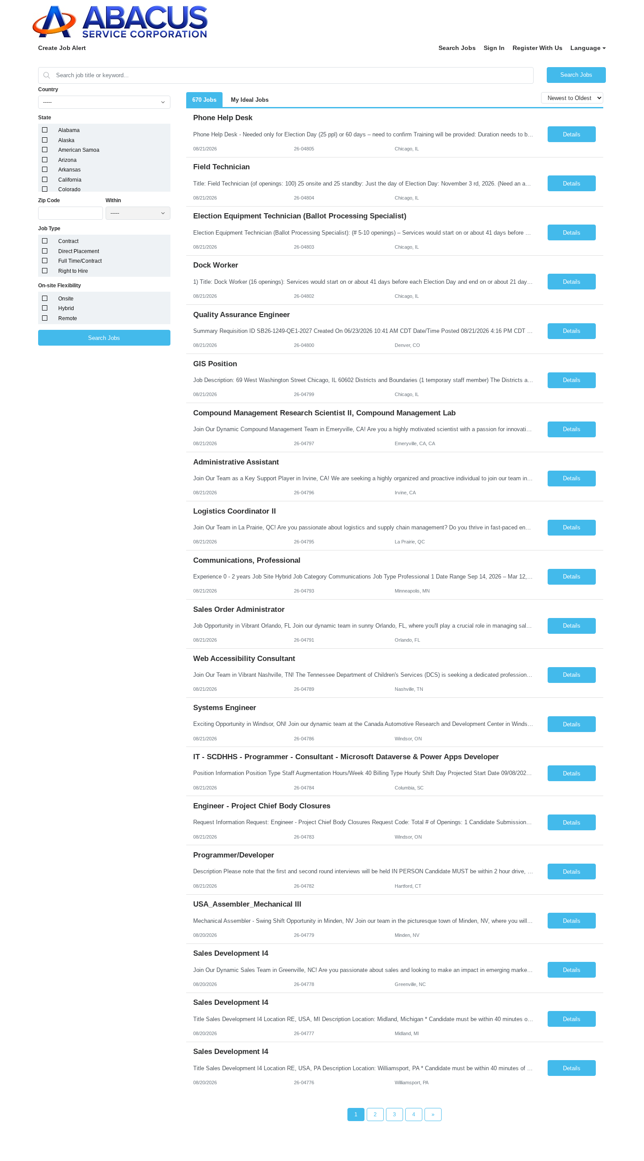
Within (113, 200)
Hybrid (66, 308)
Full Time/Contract (80, 261)
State (44, 117)
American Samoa (78, 150)
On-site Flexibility (59, 285)
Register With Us (538, 47)
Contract (68, 241)
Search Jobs (457, 47)
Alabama (69, 130)
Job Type (49, 228)
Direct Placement (78, 251)
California (69, 180)
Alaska (66, 140)
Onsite (66, 299)
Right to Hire (73, 271)
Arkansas (69, 170)
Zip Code (49, 200)
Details (571, 134)
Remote (67, 318)
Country (48, 89)
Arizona (67, 160)
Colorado (69, 189)
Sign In (494, 47)
